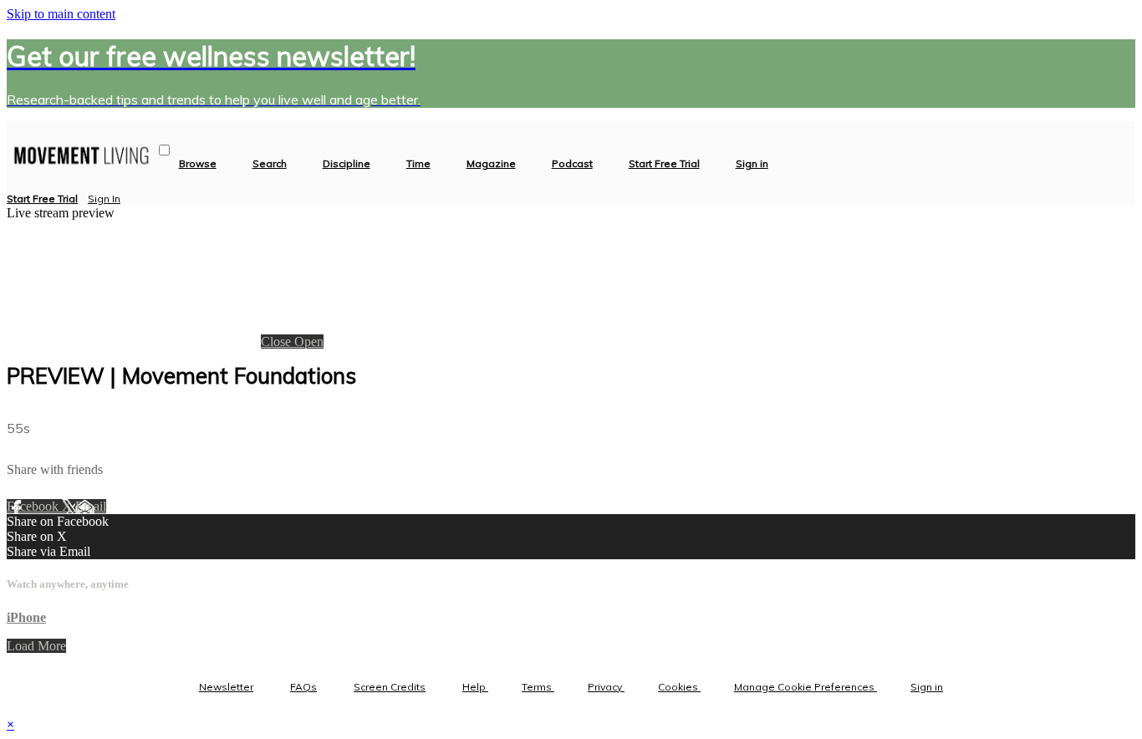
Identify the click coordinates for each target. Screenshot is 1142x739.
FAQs (303, 686)
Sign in (752, 164)
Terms (538, 686)
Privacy (606, 686)
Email (90, 506)
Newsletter (226, 686)
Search (269, 164)
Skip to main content (61, 14)
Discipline (346, 164)
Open (309, 341)
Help (475, 686)
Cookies (679, 686)
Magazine (491, 164)
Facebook (34, 506)
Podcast (572, 164)
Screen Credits (390, 686)
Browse (198, 164)
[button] (164, 150)
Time (418, 164)
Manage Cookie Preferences (805, 686)
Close (277, 341)
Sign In (104, 198)
